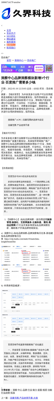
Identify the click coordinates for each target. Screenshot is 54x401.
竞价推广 (31, 60)
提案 (40, 390)
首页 (9, 60)
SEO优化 (11, 36)
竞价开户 (11, 33)
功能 (50, 390)
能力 (35, 390)
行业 (30, 390)
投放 (13, 393)
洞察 (15, 390)
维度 (45, 390)
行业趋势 (5, 393)
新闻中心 (11, 45)
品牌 (25, 390)
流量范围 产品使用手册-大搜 (24, 398)
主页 (9, 30)
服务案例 (11, 42)
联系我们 (11, 48)
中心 (20, 390)
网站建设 (11, 39)
